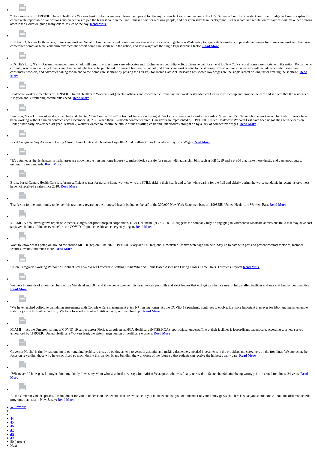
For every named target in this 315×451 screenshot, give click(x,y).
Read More (98, 24)
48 (12, 434)
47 (12, 430)
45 (12, 422)
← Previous (18, 407)
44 (12, 418)
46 (12, 426)
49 (12, 438)
